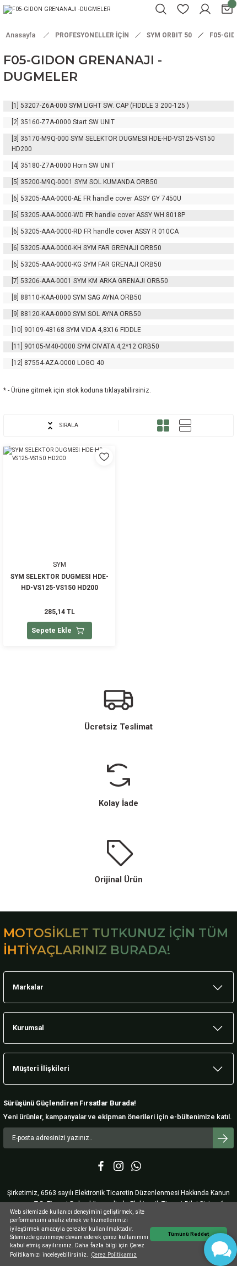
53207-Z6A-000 (43, 105)
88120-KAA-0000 (45, 314)
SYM (59, 564)
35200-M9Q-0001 (46, 182)
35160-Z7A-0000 (45, 122)
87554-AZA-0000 (50, 363)
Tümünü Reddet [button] (188, 1234)
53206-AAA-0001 (46, 281)
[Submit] (223, 1137)
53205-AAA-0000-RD (51, 231)
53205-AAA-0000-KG (51, 264)
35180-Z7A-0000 (45, 165)
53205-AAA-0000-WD (52, 215)
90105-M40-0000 (50, 346)
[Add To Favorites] (104, 457)
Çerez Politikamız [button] (114, 1255)
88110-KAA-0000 (45, 297)
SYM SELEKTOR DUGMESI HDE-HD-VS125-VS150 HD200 (59, 582)
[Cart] (227, 9)
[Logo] (56, 8)
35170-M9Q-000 (44, 138)
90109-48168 (44, 330)
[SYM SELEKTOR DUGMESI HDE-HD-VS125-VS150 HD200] (59, 546)
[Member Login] (205, 9)
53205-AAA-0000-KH (51, 248)
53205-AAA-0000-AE (51, 198)
